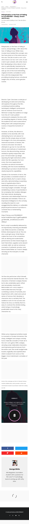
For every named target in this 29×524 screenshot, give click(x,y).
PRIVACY (21, 512)
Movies (3, 11)
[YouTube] (15, 515)
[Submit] (21, 453)
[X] (12, 515)
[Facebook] (9, 515)
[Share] (7, 448)
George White (4, 24)
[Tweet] (21, 448)
